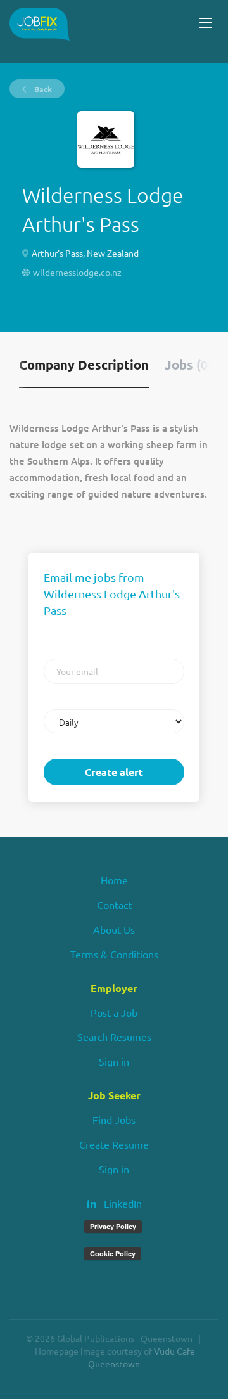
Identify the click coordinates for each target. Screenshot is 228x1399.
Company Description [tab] (84, 364)
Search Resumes (114, 1036)
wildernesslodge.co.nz (77, 272)
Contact (114, 904)
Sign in (114, 1061)
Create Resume (114, 1144)
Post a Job (114, 1012)
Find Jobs (114, 1119)
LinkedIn (123, 1203)
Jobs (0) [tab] (188, 364)
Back (42, 89)
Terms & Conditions (114, 954)
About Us (114, 929)
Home (114, 880)
